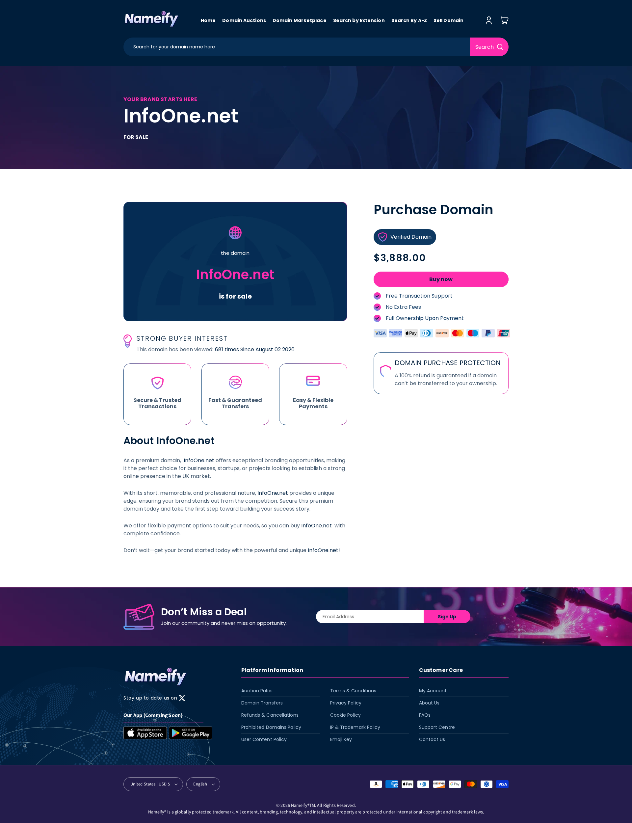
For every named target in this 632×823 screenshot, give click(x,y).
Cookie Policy (345, 715)
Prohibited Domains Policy (271, 727)
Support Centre (437, 727)
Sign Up (447, 616)
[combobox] (296, 47)
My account (433, 690)
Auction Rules (257, 690)
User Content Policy (264, 739)
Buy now (441, 279)
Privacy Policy (345, 703)
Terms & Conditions (353, 690)
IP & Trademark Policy (355, 727)
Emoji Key (341, 739)
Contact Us (432, 739)
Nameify (299, 805)
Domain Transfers (262, 703)
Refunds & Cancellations (270, 715)
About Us (429, 703)
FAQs (425, 715)
